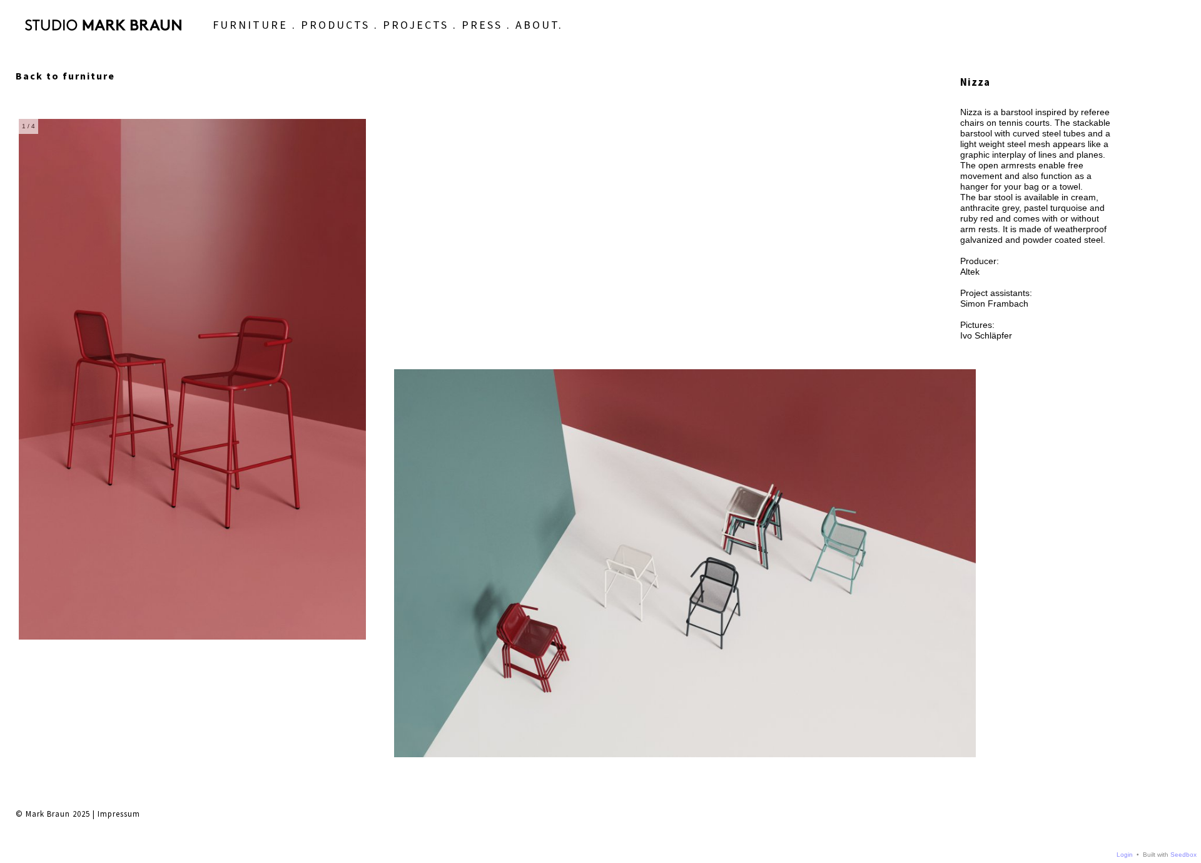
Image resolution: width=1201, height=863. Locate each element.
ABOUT (537, 25)
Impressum (119, 814)
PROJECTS (415, 25)
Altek (970, 272)
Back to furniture (65, 75)
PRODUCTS (335, 25)
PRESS (482, 25)
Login (1125, 854)
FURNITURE (250, 25)
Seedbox (1183, 854)
